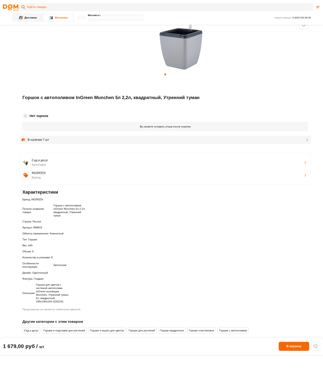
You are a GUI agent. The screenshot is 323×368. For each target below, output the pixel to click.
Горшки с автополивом (233, 330)
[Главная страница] (9, 7)
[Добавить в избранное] (303, 24)
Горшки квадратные (172, 330)
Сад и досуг (31, 330)
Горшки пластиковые (201, 330)
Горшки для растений (142, 330)
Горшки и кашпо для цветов (107, 330)
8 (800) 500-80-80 (302, 17)
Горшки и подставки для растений (64, 330)
